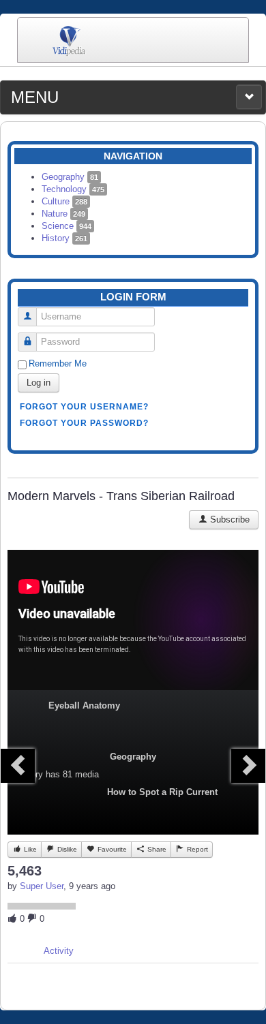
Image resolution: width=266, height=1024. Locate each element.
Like (29, 849)
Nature (63, 213)
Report (196, 849)
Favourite (111, 849)
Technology (73, 189)
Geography (70, 177)
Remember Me (58, 363)
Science (66, 226)
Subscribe (228, 519)
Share (155, 849)
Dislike (66, 849)
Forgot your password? (84, 423)
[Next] (248, 766)
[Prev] (18, 766)
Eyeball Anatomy (84, 705)
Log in (38, 382)
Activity (59, 951)
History (64, 238)
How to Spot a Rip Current (162, 792)
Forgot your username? (84, 407)
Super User (41, 886)
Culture (64, 201)
